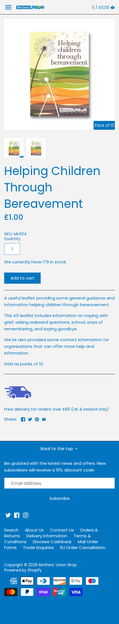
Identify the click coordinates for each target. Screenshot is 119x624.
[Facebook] (16, 515)
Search (11, 530)
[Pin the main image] (37, 418)
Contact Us (62, 530)
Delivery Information (46, 536)
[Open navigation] (8, 7)
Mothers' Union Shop (58, 565)
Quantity (12, 239)
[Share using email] (44, 418)
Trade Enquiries (38, 547)
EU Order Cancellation (82, 547)
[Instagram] (25, 515)
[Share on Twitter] (30, 418)
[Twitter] (8, 515)
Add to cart (22, 278)
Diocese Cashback (52, 542)
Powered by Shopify (23, 570)
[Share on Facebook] (23, 418)
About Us (34, 530)
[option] (14, 148)
